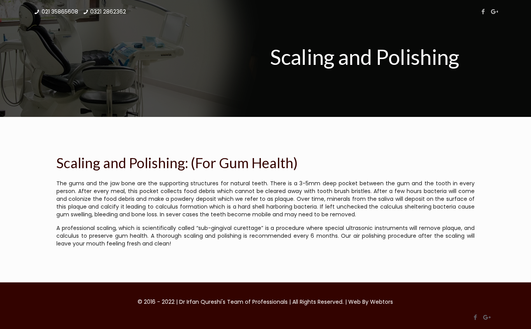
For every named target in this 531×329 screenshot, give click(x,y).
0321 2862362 (108, 12)
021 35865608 (60, 12)
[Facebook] (483, 11)
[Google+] (494, 11)
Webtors (381, 302)
